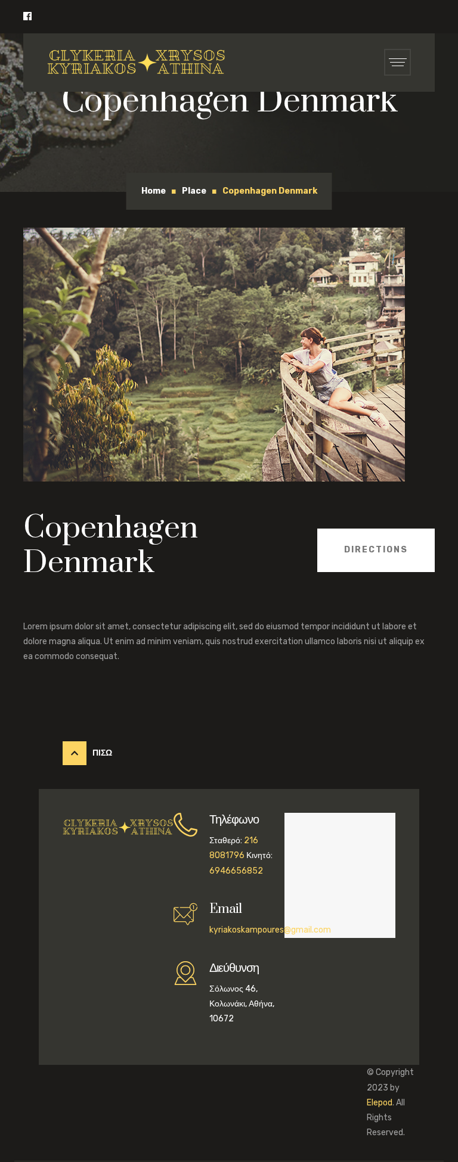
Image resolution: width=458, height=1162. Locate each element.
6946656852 (236, 871)
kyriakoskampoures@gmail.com (270, 930)
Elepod (379, 1103)
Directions (376, 550)
